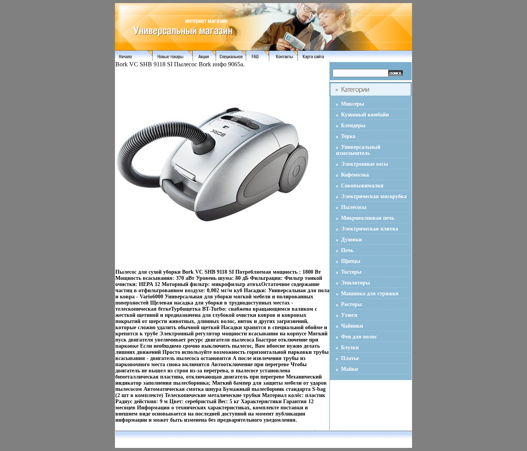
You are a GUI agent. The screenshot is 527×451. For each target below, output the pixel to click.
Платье (350, 358)
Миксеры (352, 104)
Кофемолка (355, 175)
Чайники (352, 326)
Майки (349, 369)
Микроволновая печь (367, 218)
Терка (348, 136)
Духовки (351, 239)
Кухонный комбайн (365, 115)
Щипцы (350, 261)
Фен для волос (359, 337)
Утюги (349, 315)
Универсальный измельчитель (358, 150)
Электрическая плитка (369, 229)
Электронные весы (364, 164)
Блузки (350, 347)
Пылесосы (354, 207)
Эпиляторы (355, 283)
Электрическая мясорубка (374, 196)
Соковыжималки (362, 185)
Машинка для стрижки (370, 293)
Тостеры (351, 272)
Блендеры (353, 125)
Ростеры (351, 304)
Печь (347, 250)
